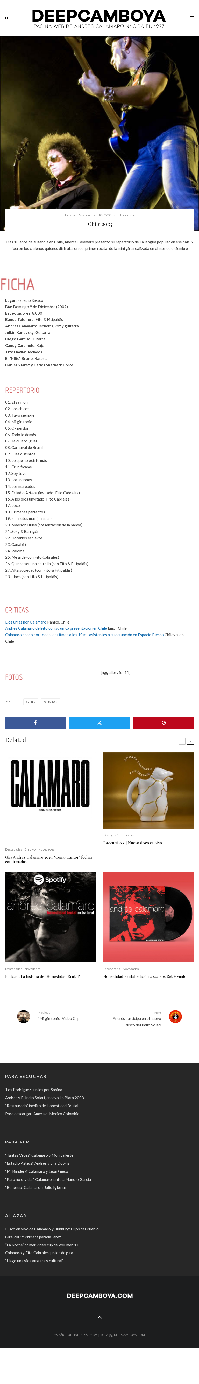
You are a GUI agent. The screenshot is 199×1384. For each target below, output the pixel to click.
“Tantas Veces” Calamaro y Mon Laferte (39, 1155)
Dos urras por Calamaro (25, 622)
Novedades (87, 215)
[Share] (35, 723)
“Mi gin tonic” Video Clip (59, 1016)
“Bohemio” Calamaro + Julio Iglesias (36, 1187)
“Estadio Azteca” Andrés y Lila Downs (37, 1163)
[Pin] (163, 723)
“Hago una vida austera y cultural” (34, 1260)
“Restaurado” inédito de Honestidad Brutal (41, 1105)
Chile (31, 702)
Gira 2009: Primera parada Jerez (33, 1237)
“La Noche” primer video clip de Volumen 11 (42, 1245)
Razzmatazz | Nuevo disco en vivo (132, 842)
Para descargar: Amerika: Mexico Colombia (42, 1113)
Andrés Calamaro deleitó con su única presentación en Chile (56, 628)
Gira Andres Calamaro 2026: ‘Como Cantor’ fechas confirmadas (48, 859)
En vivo (70, 215)
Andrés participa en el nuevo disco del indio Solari (137, 1019)
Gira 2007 (51, 702)
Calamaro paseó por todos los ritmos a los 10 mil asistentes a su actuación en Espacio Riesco (84, 634)
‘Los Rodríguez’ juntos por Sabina (33, 1089)
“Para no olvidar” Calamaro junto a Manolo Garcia (48, 1179)
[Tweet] (99, 723)
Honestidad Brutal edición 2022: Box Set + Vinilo (144, 976)
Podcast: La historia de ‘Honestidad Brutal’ (42, 976)
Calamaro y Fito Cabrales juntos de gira (39, 1252)
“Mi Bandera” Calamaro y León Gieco (36, 1171)
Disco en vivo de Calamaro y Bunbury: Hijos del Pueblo (52, 1229)
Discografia (111, 835)
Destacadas (13, 849)
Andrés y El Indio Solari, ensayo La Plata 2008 (44, 1097)
